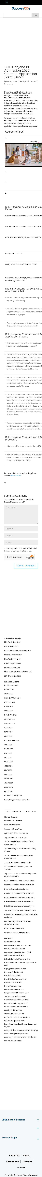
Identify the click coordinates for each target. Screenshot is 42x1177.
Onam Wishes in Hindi (12, 942)
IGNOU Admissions (11, 646)
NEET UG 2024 (9, 702)
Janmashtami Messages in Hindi (15, 1003)
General (33, 81)
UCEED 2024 (8, 779)
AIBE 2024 (8, 745)
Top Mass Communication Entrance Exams (20, 910)
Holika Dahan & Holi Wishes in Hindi (17, 959)
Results (26, 811)
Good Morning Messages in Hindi (16, 1034)
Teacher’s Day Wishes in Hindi (15, 996)
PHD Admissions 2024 (12, 642)
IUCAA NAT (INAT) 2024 (13, 795)
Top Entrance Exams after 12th (15, 837)
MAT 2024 (8, 770)
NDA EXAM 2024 (10, 715)
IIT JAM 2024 (9, 749)
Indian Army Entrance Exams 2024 (16, 932)
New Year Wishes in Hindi (13, 972)
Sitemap (21, 1167)
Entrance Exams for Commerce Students (19, 885)
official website (15, 476)
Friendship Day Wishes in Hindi (15, 979)
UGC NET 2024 (9, 719)
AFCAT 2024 (8, 694)
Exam (7, 811)
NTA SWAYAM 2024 (11, 740)
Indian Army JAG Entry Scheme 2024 (17, 800)
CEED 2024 (8, 774)
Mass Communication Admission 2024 (18, 672)
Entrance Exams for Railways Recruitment (19, 897)
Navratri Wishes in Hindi (12, 986)
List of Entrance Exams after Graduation (18, 902)
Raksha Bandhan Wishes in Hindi (16, 1007)
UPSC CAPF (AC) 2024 (12, 698)
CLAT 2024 (8, 736)
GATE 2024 (8, 728)
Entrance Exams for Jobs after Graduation (19, 880)
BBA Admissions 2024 (12, 659)
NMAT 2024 (8, 706)
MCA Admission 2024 (12, 667)
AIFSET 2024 (8, 791)
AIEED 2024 (8, 783)
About (26, 1155)
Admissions (16, 811)
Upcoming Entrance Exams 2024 (16, 833)
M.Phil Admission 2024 (12, 676)
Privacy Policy (12, 1161)
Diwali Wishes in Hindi (12, 975)
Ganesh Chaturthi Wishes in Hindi (16, 1000)
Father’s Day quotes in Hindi (14, 1020)
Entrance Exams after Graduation (16, 889)
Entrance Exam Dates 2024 (14, 928)
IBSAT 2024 (8, 762)
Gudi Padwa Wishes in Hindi (14, 955)
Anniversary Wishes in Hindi (14, 1014)
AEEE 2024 (8, 766)
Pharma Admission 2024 (13, 655)
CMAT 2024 (8, 711)
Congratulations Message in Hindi (16, 993)
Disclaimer (27, 1161)
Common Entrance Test (13, 829)
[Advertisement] (21, 40)
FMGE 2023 (8, 787)
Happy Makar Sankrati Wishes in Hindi (17, 945)
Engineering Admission (12, 663)
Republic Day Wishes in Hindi (14, 949)
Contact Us (14, 1155)
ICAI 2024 (8, 753)
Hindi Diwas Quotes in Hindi (14, 989)
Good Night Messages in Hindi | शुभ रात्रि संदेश (20, 1037)
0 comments (8, 84)
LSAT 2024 (8, 732)
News (34, 811)
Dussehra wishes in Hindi (13, 982)
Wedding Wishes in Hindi (13, 1040)
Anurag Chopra (11, 81)
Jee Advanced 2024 (11, 685)
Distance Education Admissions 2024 (17, 650)
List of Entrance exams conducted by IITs (19, 906)
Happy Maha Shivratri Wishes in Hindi (17, 952)
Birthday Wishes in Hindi (13, 1010)
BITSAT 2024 (9, 689)
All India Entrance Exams (13, 820)
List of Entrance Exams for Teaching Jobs (19, 893)
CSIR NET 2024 (9, 723)
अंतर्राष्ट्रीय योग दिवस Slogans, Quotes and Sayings (21, 1030)
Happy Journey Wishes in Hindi (15, 969)
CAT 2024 (8, 757)
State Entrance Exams (12, 825)
